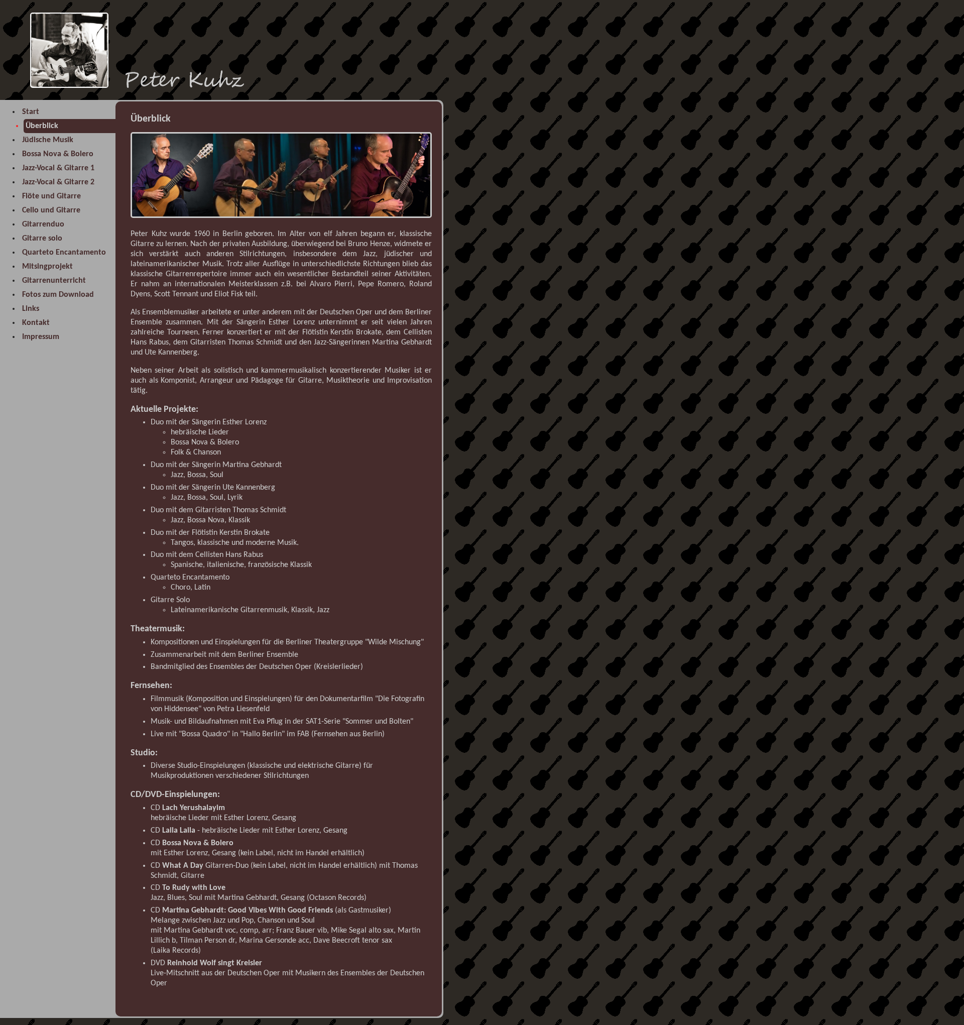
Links (30, 309)
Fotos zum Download (58, 295)
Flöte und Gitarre (51, 196)
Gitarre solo (42, 239)
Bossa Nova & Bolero (57, 154)
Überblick (42, 126)
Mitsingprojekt (47, 267)
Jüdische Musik (47, 140)
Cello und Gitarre (51, 210)
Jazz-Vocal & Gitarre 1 (58, 168)
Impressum (40, 337)
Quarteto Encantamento (64, 253)
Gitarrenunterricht (54, 281)
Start (30, 112)
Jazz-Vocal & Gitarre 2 (58, 182)
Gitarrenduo (43, 224)
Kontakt (36, 323)
